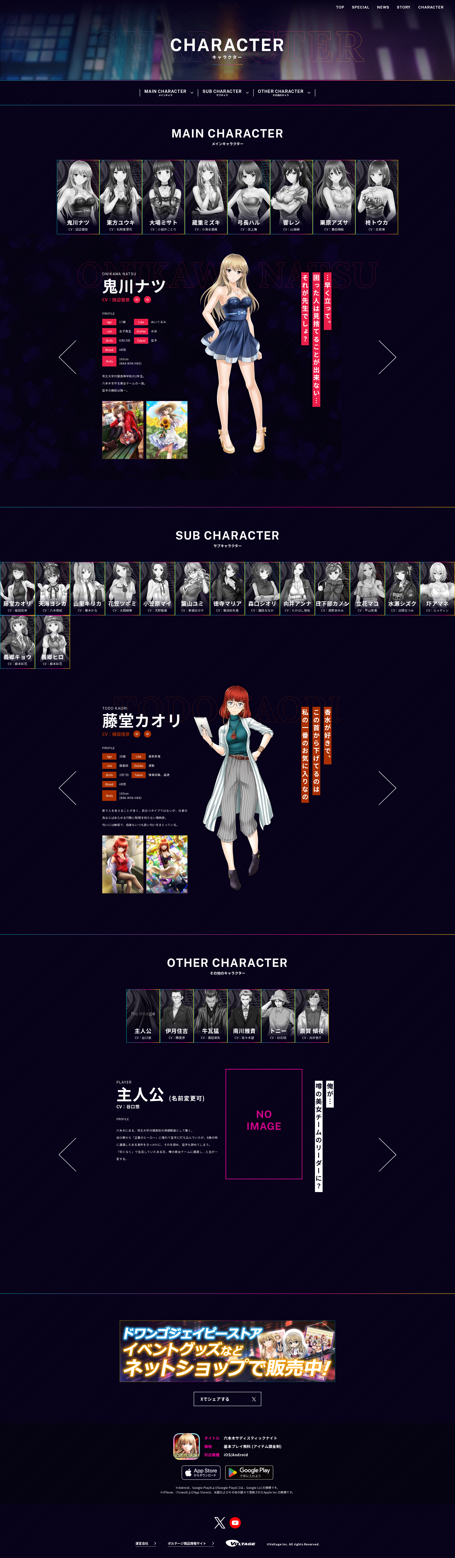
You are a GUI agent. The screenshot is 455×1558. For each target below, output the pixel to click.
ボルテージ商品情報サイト (187, 1544)
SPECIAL (360, 7)
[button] (67, 357)
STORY (403, 7)
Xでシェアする (215, 1399)
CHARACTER (431, 7)
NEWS (383, 7)
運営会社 (141, 1544)
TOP (340, 7)
